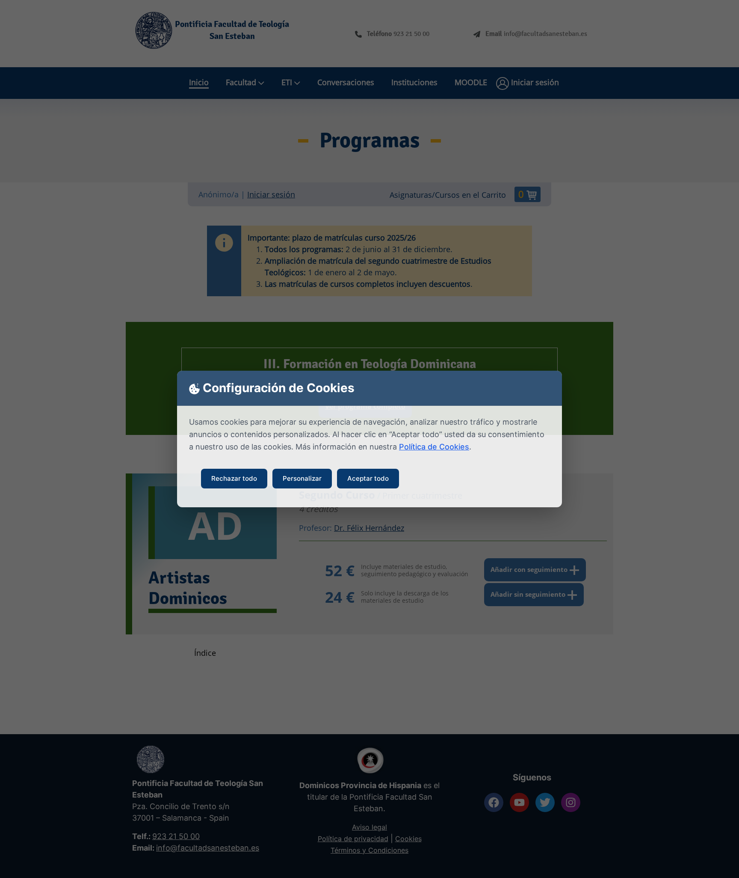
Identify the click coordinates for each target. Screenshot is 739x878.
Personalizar (302, 478)
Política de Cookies (434, 446)
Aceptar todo (368, 478)
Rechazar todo (234, 478)
